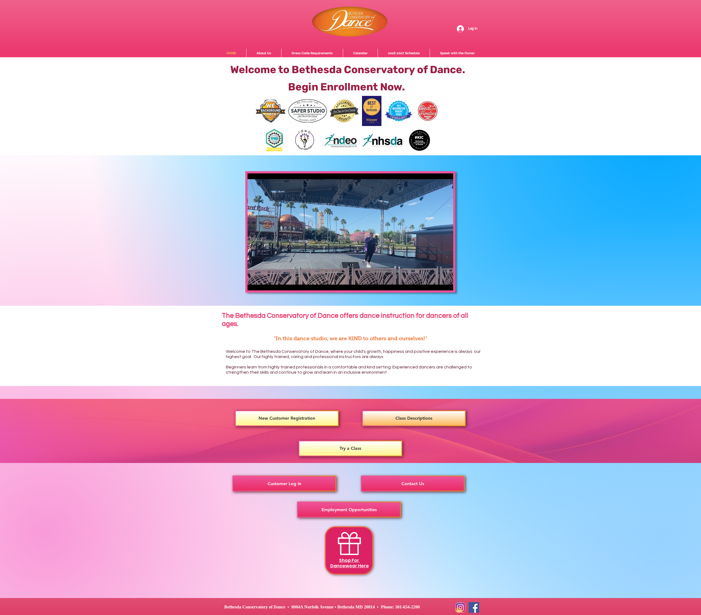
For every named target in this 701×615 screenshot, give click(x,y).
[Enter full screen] (445, 283)
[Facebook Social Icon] (474, 607)
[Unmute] (264, 283)
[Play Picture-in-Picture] (436, 283)
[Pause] (254, 283)
